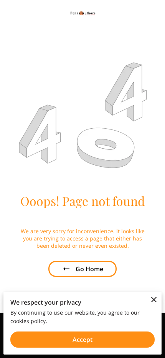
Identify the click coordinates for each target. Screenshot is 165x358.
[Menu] (153, 13)
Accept (82, 339)
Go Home (89, 269)
